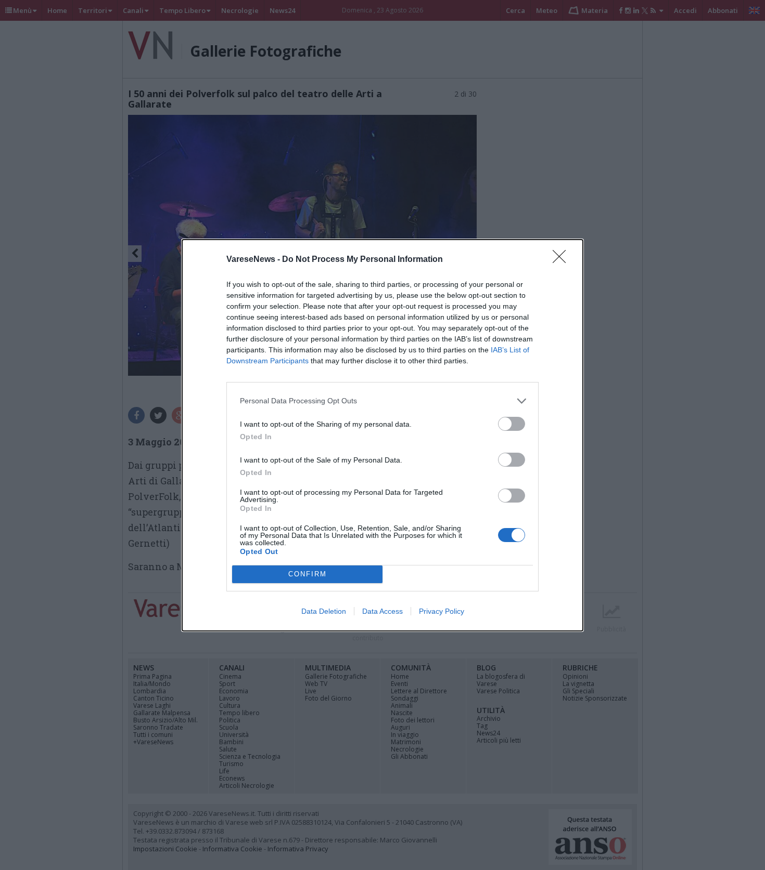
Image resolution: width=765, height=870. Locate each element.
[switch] (511, 424)
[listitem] (382, 401)
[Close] (562, 260)
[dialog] (382, 435)
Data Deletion (323, 611)
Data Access (382, 611)
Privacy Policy (441, 611)
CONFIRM (307, 574)
